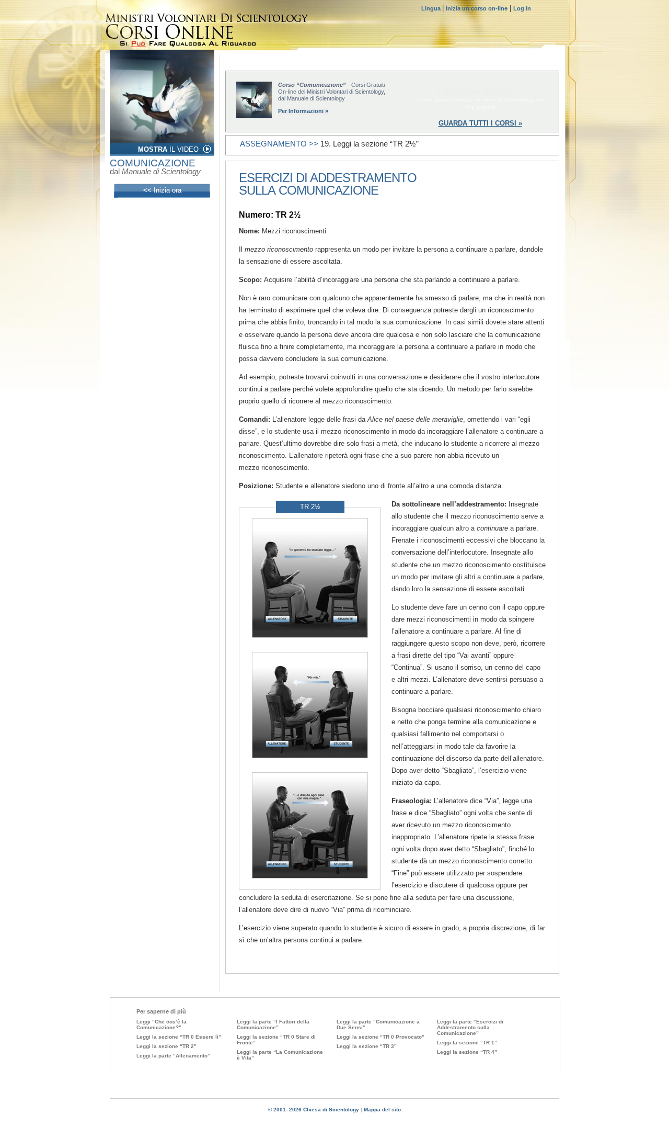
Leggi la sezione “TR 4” (467, 1052)
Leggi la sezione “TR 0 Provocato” (380, 1037)
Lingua (431, 8)
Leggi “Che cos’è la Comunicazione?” (161, 1024)
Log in (522, 8)
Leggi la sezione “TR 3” (367, 1046)
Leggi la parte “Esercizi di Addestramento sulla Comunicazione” (470, 1027)
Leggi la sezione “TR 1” (467, 1042)
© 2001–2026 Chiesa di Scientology (314, 1109)
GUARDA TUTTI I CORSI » (480, 123)
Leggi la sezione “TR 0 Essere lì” (178, 1037)
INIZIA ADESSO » (480, 90)
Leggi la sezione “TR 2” (166, 1046)
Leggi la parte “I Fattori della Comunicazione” (273, 1024)
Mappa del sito (382, 1109)
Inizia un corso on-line (476, 8)
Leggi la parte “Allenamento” (173, 1056)
